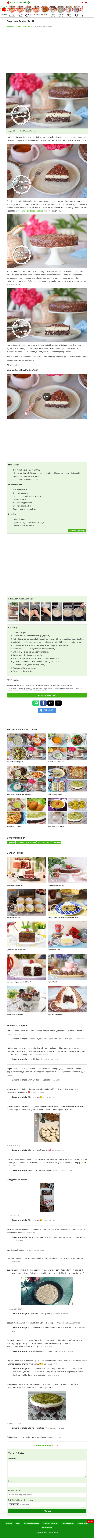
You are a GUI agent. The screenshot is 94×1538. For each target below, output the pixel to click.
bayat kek (11, 843)
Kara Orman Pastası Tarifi (15, 885)
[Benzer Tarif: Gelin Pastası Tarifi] (67, 934)
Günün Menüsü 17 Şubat (15, 762)
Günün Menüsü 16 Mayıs (56, 826)
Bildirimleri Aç (49, 710)
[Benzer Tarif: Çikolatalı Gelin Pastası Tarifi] (26, 934)
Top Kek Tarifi (52, 982)
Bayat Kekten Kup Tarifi (15, 1014)
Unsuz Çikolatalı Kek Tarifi (56, 885)
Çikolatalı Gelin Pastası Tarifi (16, 950)
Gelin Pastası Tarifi (54, 950)
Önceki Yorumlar (44, 1445)
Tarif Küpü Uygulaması (31, 1523)
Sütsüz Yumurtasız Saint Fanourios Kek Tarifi (63, 917)
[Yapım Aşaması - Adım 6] (68, 611)
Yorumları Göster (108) (47, 695)
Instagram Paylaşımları (50, 1523)
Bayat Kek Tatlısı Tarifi (55, 1014)
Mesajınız (12, 1458)
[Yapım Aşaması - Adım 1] (13, 611)
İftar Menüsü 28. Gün (14, 826)
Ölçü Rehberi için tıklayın (77, 531)
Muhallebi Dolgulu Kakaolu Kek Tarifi (19, 982)
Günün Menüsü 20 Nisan (56, 762)
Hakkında (9, 1523)
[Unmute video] (47, 396)
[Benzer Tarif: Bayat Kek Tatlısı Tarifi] (67, 999)
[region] (47, 50)
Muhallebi (57, 843)
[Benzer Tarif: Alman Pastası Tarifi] (26, 902)
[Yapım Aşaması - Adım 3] (35, 611)
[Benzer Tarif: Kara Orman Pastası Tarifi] (26, 870)
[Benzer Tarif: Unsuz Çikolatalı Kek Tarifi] (67, 870)
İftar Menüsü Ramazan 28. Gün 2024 (19, 794)
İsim (10, 1481)
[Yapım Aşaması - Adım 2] (24, 611)
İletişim (18, 1523)
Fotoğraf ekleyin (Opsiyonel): (20, 1500)
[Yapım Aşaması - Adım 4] (46, 611)
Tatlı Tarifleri (28, 27)
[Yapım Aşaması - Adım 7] (78, 611)
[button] (85, 2)
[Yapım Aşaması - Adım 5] (57, 611)
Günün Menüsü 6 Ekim (55, 794)
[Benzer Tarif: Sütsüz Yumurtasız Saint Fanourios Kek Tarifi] (67, 902)
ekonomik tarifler (44, 843)
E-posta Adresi (14, 1490)
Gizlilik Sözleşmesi (68, 1523)
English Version (47, 1527)
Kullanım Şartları (82, 1523)
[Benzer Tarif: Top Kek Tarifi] (67, 967)
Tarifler (18, 27)
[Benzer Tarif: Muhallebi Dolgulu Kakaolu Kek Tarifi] (26, 967)
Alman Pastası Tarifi (13, 917)
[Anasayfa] (19, 3)
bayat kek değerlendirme (32, 211)
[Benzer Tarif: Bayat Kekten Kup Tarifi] (26, 999)
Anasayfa (10, 27)
